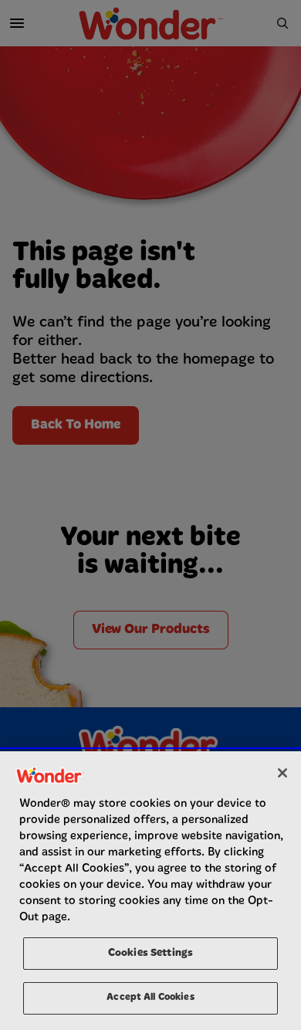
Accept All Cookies (150, 997)
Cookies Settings (150, 953)
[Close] (282, 773)
